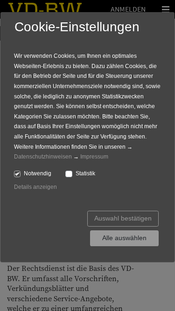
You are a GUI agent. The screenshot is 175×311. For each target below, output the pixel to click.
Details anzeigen (35, 187)
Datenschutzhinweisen (43, 156)
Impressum (94, 156)
